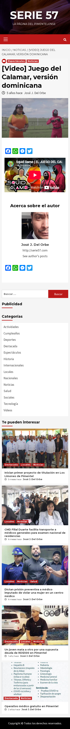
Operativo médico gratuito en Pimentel (31, 706)
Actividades (11, 327)
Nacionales (11, 378)
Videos (8, 410)
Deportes (10, 340)
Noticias (33, 61)
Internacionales (14, 365)
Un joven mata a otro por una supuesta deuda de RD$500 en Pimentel (31, 651)
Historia (9, 359)
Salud (7, 391)
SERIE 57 (34, 15)
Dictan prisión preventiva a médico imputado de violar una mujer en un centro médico (33, 593)
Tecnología (11, 404)
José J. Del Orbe (35, 93)
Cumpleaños (12, 333)
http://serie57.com (35, 250)
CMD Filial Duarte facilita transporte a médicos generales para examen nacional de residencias (35, 533)
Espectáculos (16, 61)
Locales (8, 372)
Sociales (9, 397)
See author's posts (35, 256)
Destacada (10, 346)
